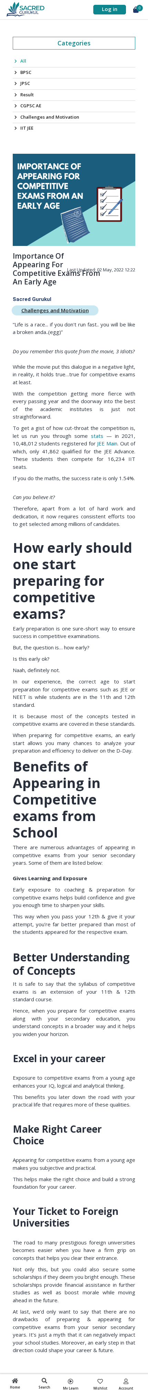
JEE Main (107, 443)
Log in (109, 9)
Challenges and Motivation (49, 117)
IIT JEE (26, 128)
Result (27, 94)
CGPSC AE (30, 105)
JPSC (25, 83)
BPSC (25, 72)
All (23, 61)
